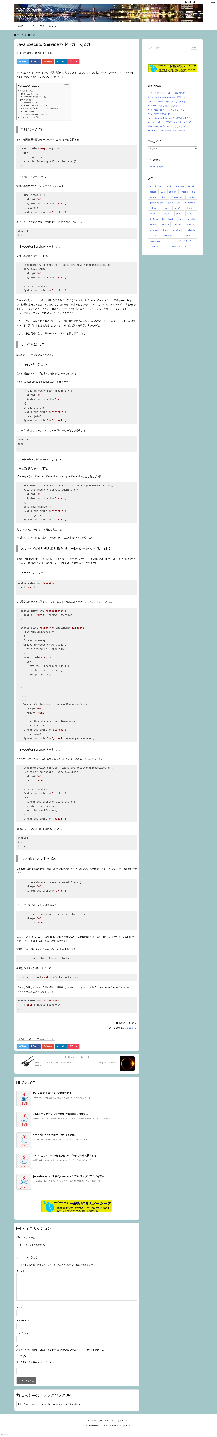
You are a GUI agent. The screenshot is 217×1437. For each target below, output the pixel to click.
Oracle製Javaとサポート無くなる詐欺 (54, 1134)
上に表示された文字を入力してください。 (36, 1362)
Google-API (177, 197)
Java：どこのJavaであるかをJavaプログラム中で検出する (64, 1155)
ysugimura (130, 1028)
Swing (165, 230)
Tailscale (190, 230)
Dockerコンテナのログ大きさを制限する (167, 101)
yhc (169, 241)
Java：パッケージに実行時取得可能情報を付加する (60, 1113)
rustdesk (154, 230)
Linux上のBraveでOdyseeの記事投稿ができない (170, 118)
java (134, 1023)
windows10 (185, 235)
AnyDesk (180, 186)
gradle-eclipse (156, 202)
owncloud (177, 224)
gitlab (163, 197)
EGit (163, 191)
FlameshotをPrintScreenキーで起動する (166, 97)
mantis (191, 219)
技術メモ (123, 1023)
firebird (184, 191)
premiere (190, 224)
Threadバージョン (31, 94)
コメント (20, 1271)
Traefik (153, 235)
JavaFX (153, 213)
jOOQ (189, 213)
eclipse (153, 191)
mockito (153, 224)
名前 (19, 1307)
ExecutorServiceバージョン (35, 97)
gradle (191, 197)
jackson (153, 208)
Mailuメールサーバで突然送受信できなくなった (170, 122)
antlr (169, 186)
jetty (178, 213)
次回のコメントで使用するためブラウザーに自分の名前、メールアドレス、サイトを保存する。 (60, 1349)
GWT (179, 202)
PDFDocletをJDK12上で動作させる (52, 1092)
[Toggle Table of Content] (65, 86)
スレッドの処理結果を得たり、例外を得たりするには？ (44, 108)
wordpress (155, 241)
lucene (180, 219)
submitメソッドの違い (30, 117)
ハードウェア (156, 246)
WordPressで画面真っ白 (159, 114)
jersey (166, 213)
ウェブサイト (22, 1333)
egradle (172, 191)
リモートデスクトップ (180, 246)
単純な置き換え (26, 91)
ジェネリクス (185, 241)
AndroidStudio (156, 186)
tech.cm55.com (155, 166)
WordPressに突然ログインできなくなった (167, 126)
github (153, 197)
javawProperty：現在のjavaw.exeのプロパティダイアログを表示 (68, 1176)
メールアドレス (24, 1320)
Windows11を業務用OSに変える (163, 105)
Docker (191, 186)
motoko (165, 224)
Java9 (190, 208)
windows (168, 235)
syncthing (177, 230)
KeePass (154, 219)
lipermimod (167, 219)
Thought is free (124, 1425)
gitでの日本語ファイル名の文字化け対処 (166, 93)
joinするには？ (26, 99)
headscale (190, 202)
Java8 (177, 208)
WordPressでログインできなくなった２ (166, 109)
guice (170, 202)
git (193, 191)
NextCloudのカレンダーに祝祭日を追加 (166, 130)
